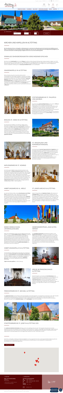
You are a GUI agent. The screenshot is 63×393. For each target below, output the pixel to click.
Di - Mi (24, 380)
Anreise (15, 31)
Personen (36, 31)
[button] (57, 0)
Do (23, 381)
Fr (23, 382)
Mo (23, 379)
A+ (46, 0)
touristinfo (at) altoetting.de (9, 383)
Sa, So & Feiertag (24, 384)
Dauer (25, 31)
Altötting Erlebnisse (9, 344)
